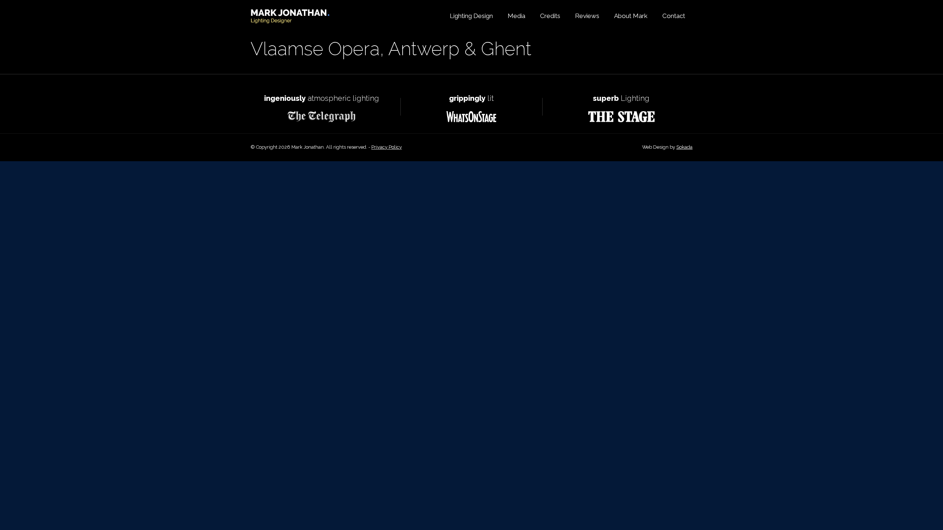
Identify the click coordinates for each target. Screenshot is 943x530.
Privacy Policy (386, 147)
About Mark (631, 16)
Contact (673, 16)
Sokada (684, 147)
